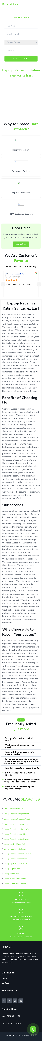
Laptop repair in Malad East (14, 844)
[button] (21, 739)
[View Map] (21, 928)
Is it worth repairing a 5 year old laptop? (19, 773)
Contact (5, 983)
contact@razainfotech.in (21, 916)
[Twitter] (9, 1000)
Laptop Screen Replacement (15, 878)
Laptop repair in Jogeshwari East (16, 824)
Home (4, 978)
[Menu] (39, 4)
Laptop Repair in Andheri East (15, 859)
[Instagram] (15, 1000)
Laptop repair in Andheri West (15, 864)
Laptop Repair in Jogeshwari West (17, 829)
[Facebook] (4, 1000)
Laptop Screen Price (11, 874)
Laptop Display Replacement (15, 883)
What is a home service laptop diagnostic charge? (19, 787)
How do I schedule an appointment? (21, 768)
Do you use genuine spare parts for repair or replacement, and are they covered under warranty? (20, 761)
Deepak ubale (18, 274)
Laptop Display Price (12, 869)
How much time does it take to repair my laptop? (19, 753)
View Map (21, 933)
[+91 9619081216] (21, 894)
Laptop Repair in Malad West (15, 849)
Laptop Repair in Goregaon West (17, 819)
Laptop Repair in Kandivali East (16, 834)
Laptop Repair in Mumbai (13, 808)
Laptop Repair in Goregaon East (16, 813)
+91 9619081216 (21, 899)
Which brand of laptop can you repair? (19, 746)
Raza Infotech (10, 4)
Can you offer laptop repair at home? (18, 739)
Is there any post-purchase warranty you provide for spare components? (21, 780)
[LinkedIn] (20, 1000)
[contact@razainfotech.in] (21, 911)
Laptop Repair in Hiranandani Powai (17, 854)
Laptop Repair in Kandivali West (16, 839)
